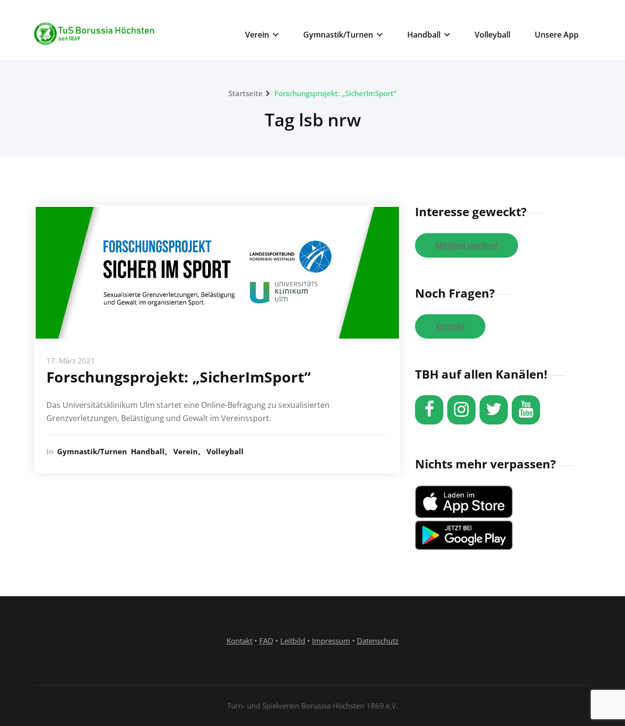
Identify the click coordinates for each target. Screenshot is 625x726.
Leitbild (292, 640)
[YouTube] (526, 409)
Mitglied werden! (467, 245)
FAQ (266, 640)
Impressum (331, 640)
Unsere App (557, 34)
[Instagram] (461, 409)
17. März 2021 (70, 360)
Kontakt (450, 326)
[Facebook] (429, 409)
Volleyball (492, 34)
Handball (423, 34)
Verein (257, 34)
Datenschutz (377, 640)
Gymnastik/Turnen (338, 34)
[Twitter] (493, 409)
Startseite (246, 93)
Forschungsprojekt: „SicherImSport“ (335, 93)
